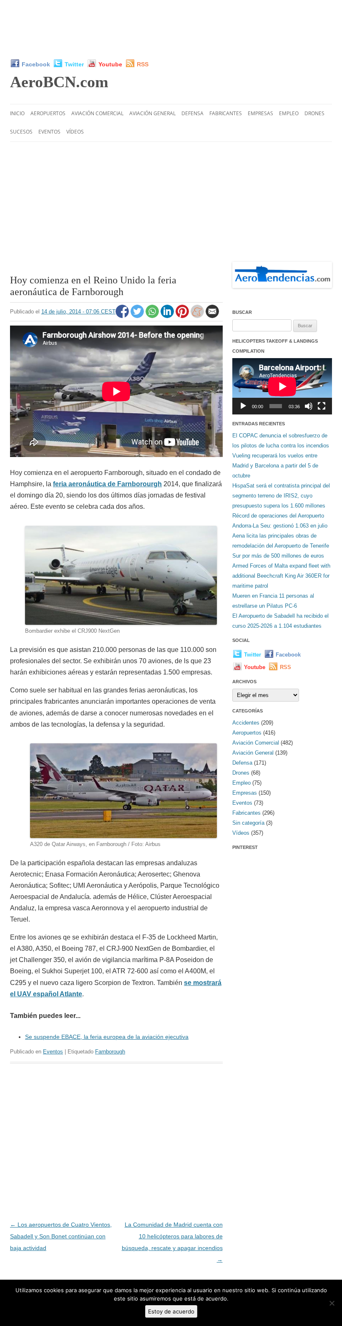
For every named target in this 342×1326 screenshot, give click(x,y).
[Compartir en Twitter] (138, 316)
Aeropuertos (47, 113)
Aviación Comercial (97, 113)
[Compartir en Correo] (212, 316)
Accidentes (245, 723)
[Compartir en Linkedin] (168, 316)
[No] (331, 1303)
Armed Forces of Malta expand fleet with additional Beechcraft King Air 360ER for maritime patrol (281, 576)
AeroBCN (59, 82)
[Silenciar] (308, 406)
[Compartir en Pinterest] (183, 316)
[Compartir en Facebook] (123, 316)
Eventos (49, 131)
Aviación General (152, 113)
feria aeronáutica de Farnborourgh (107, 483)
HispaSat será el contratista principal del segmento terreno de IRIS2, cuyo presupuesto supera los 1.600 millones (281, 495)
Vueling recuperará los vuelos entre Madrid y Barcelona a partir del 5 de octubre (275, 465)
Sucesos (21, 131)
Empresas (260, 113)
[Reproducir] (243, 406)
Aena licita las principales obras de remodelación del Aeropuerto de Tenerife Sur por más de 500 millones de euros (280, 546)
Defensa (192, 113)
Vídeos (75, 131)
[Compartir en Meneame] (198, 316)
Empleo (289, 113)
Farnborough (110, 1051)
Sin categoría (248, 823)
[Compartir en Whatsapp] (153, 316)
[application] (282, 386)
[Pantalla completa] (321, 406)
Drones (314, 113)
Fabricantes (225, 113)
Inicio (17, 113)
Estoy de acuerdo (171, 1311)
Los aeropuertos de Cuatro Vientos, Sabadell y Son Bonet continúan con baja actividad (61, 1236)
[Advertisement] (171, 29)
